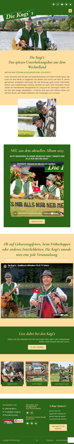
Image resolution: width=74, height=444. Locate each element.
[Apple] (70, 4)
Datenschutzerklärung (63, 440)
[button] (70, 11)
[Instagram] (57, 4)
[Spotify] (66, 4)
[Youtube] (62, 4)
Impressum (49, 440)
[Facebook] (53, 4)
